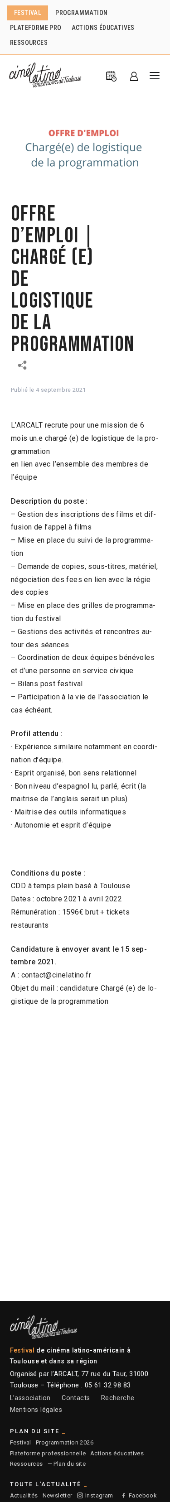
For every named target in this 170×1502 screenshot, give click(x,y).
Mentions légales (36, 1410)
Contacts (76, 1398)
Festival (20, 1442)
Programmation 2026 (64, 1442)
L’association (30, 1398)
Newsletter (58, 1495)
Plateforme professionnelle (48, 1453)
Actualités (24, 1495)
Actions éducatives (117, 1453)
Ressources (26, 1463)
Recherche (118, 1398)
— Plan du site (67, 1463)
